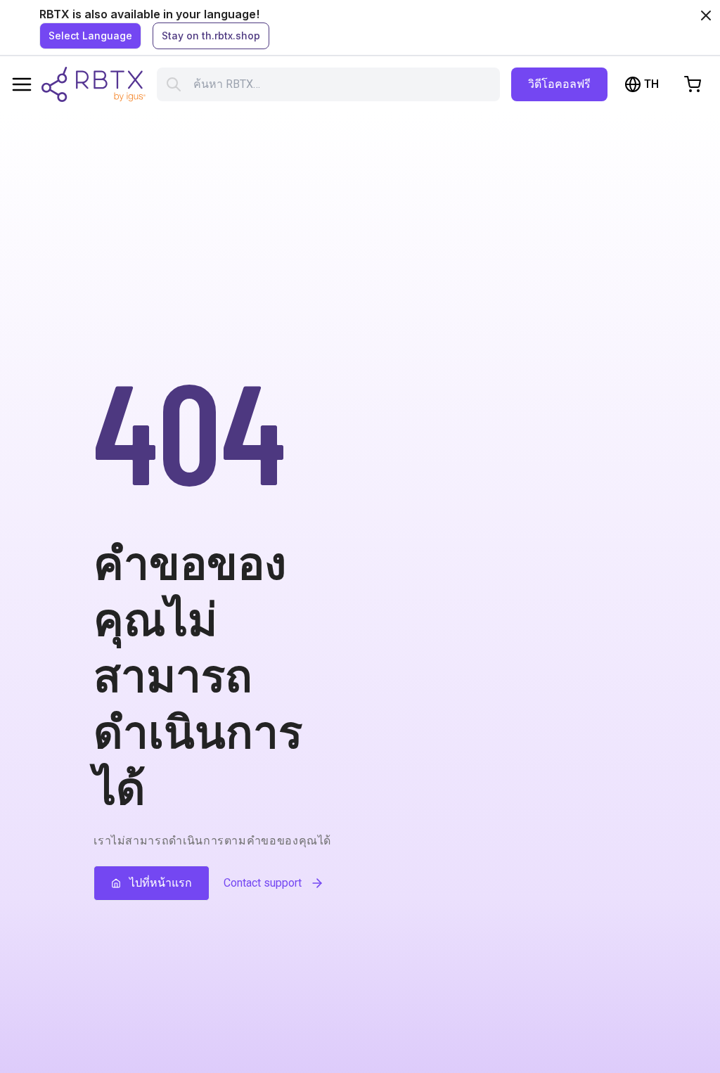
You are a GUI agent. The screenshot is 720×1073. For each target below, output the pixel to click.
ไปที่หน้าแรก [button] (160, 882)
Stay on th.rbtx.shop (211, 35)
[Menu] (22, 84)
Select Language (90, 35)
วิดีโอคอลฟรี (559, 84)
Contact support (263, 882)
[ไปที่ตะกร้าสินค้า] (692, 84)
